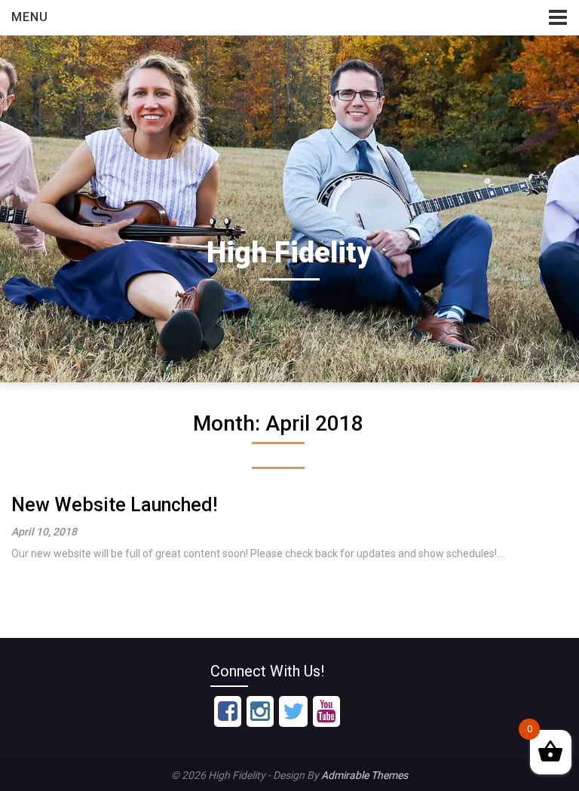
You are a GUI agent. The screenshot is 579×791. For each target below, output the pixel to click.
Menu (29, 17)
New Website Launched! (114, 505)
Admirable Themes (364, 775)
